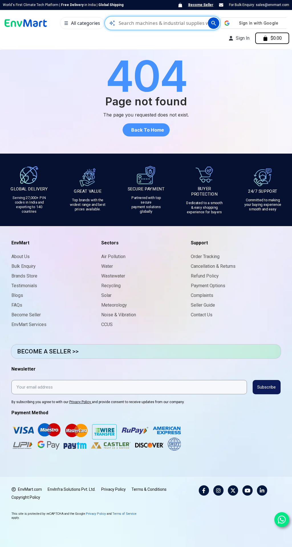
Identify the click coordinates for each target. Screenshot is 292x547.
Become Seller (200, 5)
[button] (146, 129)
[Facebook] (204, 490)
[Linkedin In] (262, 490)
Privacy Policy (80, 402)
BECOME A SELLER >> (48, 351)
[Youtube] (247, 490)
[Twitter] (233, 490)
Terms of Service (124, 513)
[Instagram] (218, 490)
